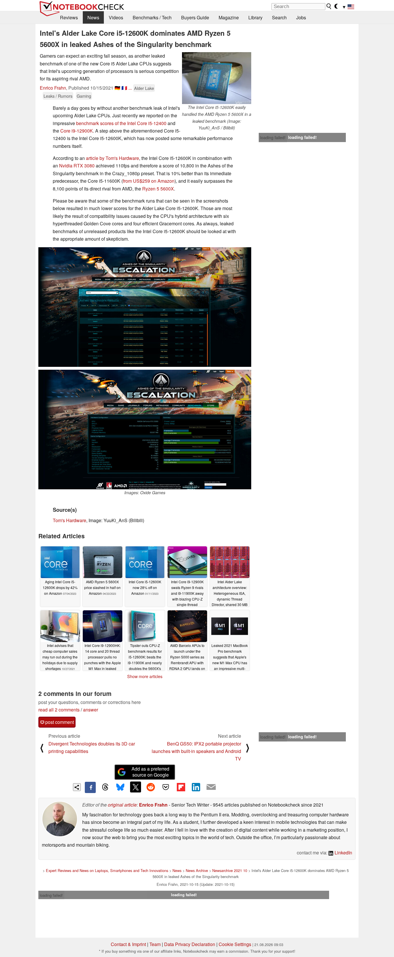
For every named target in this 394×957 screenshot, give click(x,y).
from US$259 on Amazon (149, 181)
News (93, 17)
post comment (59, 722)
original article (122, 804)
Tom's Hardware (69, 520)
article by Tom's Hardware (112, 158)
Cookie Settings (235, 944)
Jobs (301, 17)
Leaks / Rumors (58, 96)
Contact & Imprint (128, 944)
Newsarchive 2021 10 (229, 870)
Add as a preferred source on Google (150, 771)
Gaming (84, 96)
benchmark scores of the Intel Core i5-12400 (121, 123)
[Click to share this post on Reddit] (150, 787)
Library (255, 17)
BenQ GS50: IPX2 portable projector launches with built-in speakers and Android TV (196, 751)
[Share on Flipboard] (180, 787)
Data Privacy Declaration (189, 944)
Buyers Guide (195, 17)
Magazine (229, 17)
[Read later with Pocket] (165, 787)
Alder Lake (144, 88)
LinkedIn (342, 852)
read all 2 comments (59, 709)
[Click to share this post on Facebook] (90, 787)
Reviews (69, 17)
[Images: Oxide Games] (144, 429)
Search (279, 17)
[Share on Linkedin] (195, 787)
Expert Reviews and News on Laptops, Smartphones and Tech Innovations (107, 870)
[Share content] (77, 787)
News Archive (197, 870)
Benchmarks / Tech (152, 17)
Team (155, 944)
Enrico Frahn (53, 87)
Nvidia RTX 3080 (77, 165)
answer (90, 709)
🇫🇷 (124, 87)
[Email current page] (211, 787)
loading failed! (273, 137)
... (130, 87)
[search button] (329, 6)
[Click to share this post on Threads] (105, 787)
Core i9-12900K (76, 130)
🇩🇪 (117, 87)
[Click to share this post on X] (135, 787)
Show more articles (144, 676)
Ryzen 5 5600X (158, 188)
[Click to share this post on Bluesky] (120, 787)
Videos (116, 17)
